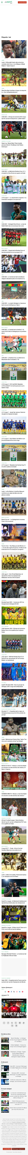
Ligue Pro (4, 195)
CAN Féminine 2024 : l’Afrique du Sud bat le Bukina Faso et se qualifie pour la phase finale (13, 630)
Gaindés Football (6, 141)
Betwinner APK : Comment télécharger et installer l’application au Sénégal (18, 1074)
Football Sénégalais (18, 1123)
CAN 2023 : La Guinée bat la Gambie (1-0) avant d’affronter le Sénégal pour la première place (14, 331)
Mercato (3, 1123)
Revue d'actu (5, 763)
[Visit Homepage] (8, 2)
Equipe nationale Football (9, 709)
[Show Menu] (2, 2)
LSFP (9, 1130)
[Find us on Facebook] (11, 992)
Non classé (5, 169)
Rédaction (4, 114)
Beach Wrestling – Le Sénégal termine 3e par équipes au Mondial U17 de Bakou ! (18, 1039)
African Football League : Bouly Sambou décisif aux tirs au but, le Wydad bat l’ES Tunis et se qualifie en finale (14, 821)
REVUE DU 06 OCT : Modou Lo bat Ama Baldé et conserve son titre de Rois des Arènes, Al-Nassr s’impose (14, 767)
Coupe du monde (6, 978)
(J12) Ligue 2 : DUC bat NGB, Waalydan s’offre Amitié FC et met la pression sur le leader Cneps (13, 385)
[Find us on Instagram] (17, 992)
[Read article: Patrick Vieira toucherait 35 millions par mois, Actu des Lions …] (5, 1110)
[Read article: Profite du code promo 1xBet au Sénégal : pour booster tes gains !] (5, 1082)
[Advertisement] (14, 19)
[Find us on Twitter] (14, 992)
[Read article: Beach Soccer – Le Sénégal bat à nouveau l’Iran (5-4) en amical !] (14, 506)
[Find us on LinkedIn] (19, 992)
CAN (3, 222)
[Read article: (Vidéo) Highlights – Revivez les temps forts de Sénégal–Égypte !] (5, 1047)
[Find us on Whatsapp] (5, 992)
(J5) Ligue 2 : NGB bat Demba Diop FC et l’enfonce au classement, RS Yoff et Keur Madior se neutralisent (13, 658)
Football (4, 682)
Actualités (4, 1127)
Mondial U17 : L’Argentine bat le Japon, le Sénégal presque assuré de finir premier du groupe (13, 713)
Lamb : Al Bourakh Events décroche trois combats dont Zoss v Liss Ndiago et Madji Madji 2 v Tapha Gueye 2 (13, 64)
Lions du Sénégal (10, 1123)
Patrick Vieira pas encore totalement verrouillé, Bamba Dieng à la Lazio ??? (18, 1102)
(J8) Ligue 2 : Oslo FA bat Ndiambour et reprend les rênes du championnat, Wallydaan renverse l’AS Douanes (12, 575)
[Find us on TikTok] (23, 1023)
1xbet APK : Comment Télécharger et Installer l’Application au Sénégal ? (18, 1068)
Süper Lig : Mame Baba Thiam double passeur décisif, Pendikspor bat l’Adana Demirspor (12, 145)
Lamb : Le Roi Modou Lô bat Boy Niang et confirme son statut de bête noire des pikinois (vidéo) (13, 493)
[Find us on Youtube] (8, 992)
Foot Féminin (5, 626)
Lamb (3, 60)
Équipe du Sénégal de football (18, 1122)
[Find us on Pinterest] (22, 992)
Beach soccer (5, 517)
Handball (4, 600)
